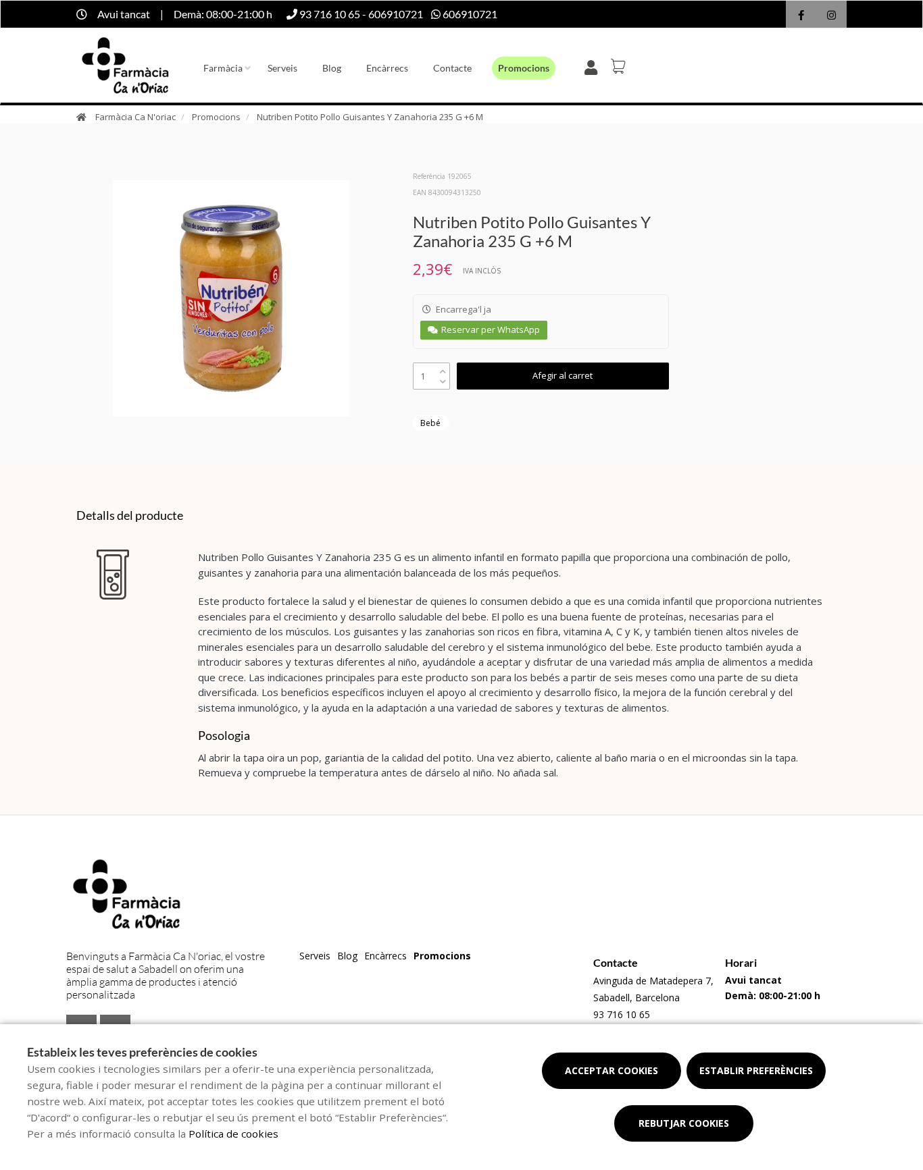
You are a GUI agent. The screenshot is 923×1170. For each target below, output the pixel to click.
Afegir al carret (562, 375)
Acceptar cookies (611, 1070)
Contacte (452, 68)
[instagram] (831, 16)
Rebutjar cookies (684, 1123)
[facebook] (801, 16)
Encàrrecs (387, 68)
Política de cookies (233, 1133)
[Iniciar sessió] (593, 66)
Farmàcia (223, 68)
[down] (442, 378)
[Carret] (620, 66)
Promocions (523, 68)
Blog (331, 68)
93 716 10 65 (621, 1014)
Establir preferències (756, 1070)
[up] (442, 368)
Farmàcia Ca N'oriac (135, 117)
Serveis (282, 68)
